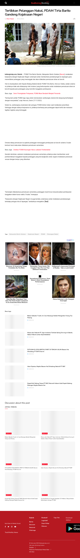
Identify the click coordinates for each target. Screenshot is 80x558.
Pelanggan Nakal (52, 234)
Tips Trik (57, 518)
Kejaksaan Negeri (33, 234)
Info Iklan (31, 552)
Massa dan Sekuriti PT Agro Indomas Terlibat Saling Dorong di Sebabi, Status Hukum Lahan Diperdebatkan (50, 334)
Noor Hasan (10, 19)
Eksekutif (44, 518)
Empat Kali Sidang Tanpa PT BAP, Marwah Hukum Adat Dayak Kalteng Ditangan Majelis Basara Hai (21, 499)
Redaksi (31, 547)
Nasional (32, 527)
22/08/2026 (31, 387)
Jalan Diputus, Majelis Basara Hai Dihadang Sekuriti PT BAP (46, 366)
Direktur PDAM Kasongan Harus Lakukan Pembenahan (31, 150)
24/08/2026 (31, 369)
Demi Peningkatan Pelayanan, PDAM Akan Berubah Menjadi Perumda (36, 93)
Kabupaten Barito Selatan (17, 234)
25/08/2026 (31, 337)
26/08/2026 (31, 320)
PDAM (43, 234)
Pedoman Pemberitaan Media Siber (39, 550)
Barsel (62, 74)
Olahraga (32, 530)
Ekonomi (32, 525)
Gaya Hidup (45, 523)
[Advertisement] (40, 127)
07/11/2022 (20, 19)
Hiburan (44, 526)
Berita (8, 433)
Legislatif (44, 520)
